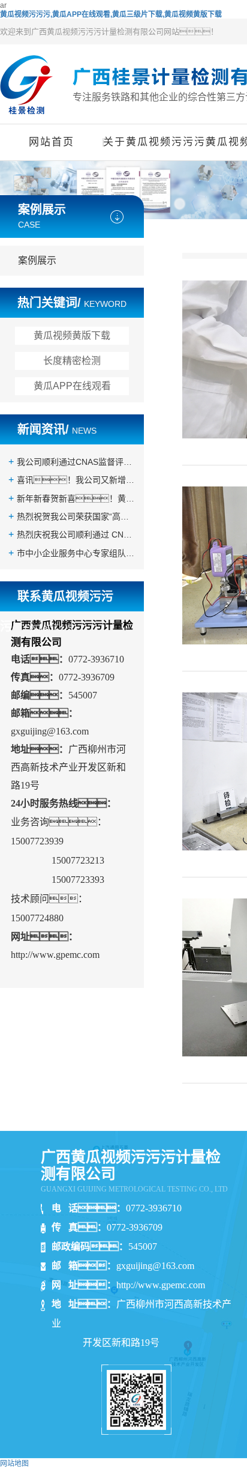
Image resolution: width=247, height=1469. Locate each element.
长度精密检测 (72, 361)
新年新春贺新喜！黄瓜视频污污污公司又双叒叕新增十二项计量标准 (76, 498)
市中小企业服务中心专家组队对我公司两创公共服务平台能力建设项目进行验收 (76, 553)
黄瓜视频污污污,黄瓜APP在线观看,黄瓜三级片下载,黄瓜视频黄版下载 (111, 14)
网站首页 (51, 142)
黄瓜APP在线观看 (72, 386)
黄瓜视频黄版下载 (72, 335)
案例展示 (37, 260)
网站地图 (14, 1463)
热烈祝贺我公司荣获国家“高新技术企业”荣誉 (76, 516)
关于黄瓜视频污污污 (154, 142)
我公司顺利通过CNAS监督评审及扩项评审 (76, 462)
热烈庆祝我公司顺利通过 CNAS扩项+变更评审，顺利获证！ (76, 534)
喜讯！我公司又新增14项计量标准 (76, 480)
